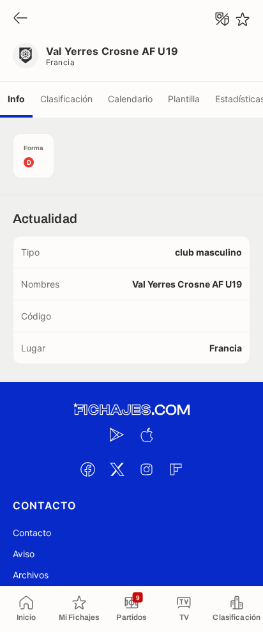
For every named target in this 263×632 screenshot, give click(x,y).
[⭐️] (242, 19)
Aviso (23, 553)
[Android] (116, 434)
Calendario (130, 98)
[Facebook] (87, 469)
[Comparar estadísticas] (222, 19)
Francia (60, 62)
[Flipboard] (175, 469)
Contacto (32, 532)
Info (16, 98)
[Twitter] (116, 469)
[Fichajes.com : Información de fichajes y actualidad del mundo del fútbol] (131, 410)
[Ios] (146, 434)
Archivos (31, 574)
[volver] (20, 18)
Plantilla (184, 98)
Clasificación (66, 98)
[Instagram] (146, 469)
